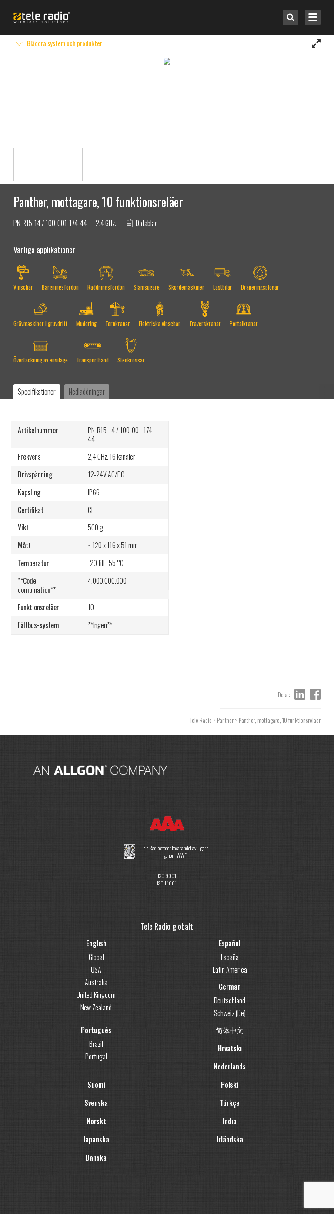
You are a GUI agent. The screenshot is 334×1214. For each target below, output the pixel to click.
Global (96, 957)
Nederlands (230, 1066)
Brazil (96, 1044)
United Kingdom (96, 995)
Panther (225, 719)
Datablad (147, 223)
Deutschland (229, 1000)
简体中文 (230, 1030)
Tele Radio (201, 719)
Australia (96, 982)
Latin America (230, 969)
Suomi (96, 1084)
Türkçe (230, 1103)
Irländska (230, 1139)
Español (229, 943)
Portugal (96, 1056)
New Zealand (96, 1007)
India (230, 1121)
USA (96, 969)
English (96, 943)
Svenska (96, 1103)
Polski (229, 1084)
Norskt (96, 1121)
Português (96, 1030)
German (230, 986)
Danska (96, 1157)
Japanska (96, 1139)
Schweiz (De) (230, 1013)
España (230, 957)
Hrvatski (230, 1048)
